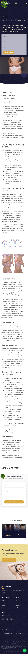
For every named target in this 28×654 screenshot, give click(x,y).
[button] (16, 3)
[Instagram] (7, 619)
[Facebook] (2, 619)
